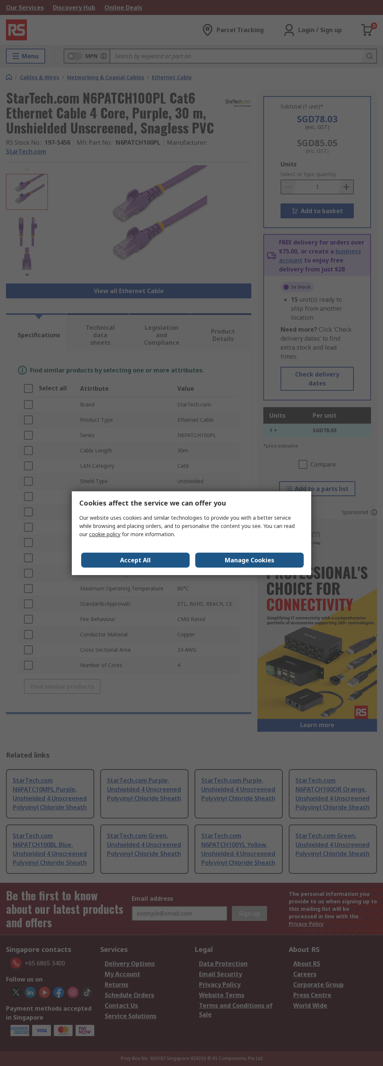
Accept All (135, 560)
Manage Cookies (249, 560)
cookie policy (104, 534)
